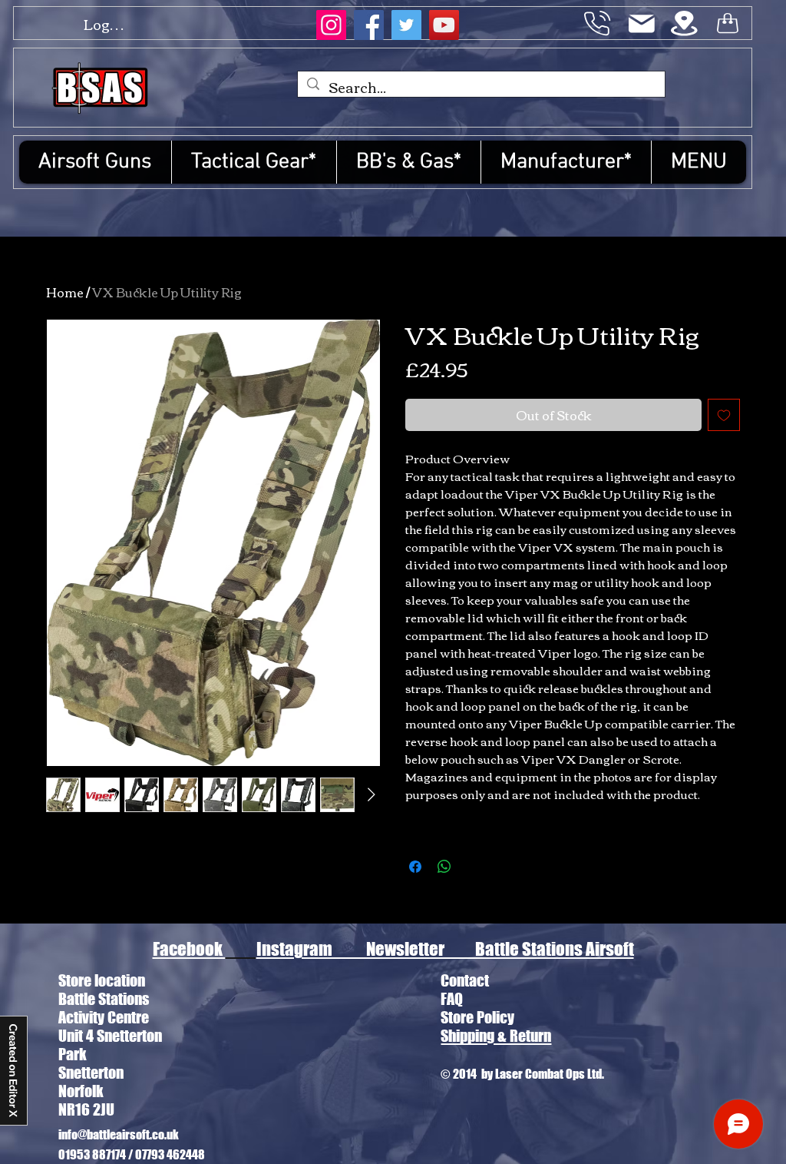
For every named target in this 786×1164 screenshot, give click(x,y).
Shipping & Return (496, 1035)
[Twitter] (406, 25)
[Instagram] (331, 25)
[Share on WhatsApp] (444, 866)
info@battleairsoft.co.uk (118, 1134)
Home (65, 291)
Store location (101, 980)
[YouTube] (444, 25)
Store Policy (477, 1017)
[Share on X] (473, 866)
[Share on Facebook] (415, 866)
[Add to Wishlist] (724, 415)
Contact (465, 980)
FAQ (452, 999)
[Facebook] (369, 25)
